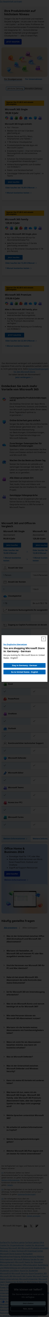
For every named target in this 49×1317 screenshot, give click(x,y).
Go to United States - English (24, 672)
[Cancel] (44, 639)
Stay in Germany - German (24, 665)
